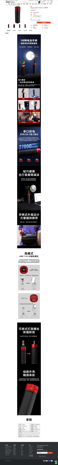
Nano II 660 (35, 20)
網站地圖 (14, 454)
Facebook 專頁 (7, 454)
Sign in (44, 2)
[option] (42, 456)
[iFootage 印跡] (31, 6)
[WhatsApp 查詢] (56, 463)
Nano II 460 (32, 20)
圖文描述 (8, 30)
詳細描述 (14, 30)
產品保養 (25, 30)
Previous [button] (5, 26)
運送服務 (30, 30)
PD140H (39, 20)
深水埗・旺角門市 (15, 0)
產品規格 (19, 30)
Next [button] (27, 26)
